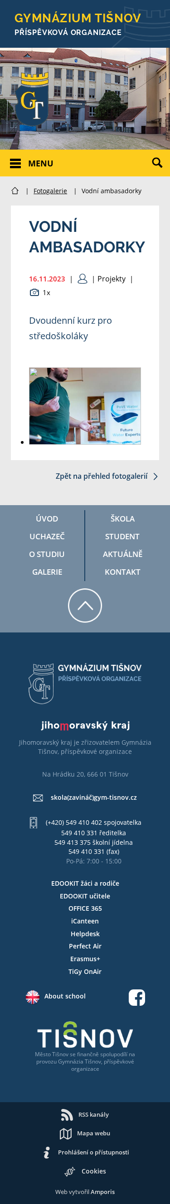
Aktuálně (122, 554)
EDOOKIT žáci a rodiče (85, 883)
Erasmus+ (85, 958)
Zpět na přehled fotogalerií (102, 476)
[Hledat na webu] (161, 170)
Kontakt (123, 572)
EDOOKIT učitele (85, 896)
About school (65, 996)
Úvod (47, 518)
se (73, 1054)
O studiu (47, 554)
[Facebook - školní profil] (137, 998)
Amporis (103, 1192)
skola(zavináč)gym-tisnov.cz (94, 797)
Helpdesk (85, 933)
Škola (123, 518)
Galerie (47, 572)
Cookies (94, 1171)
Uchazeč (47, 536)
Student (122, 536)
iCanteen (85, 921)
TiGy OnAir (85, 971)
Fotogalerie (50, 190)
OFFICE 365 (85, 908)
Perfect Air (85, 946)
